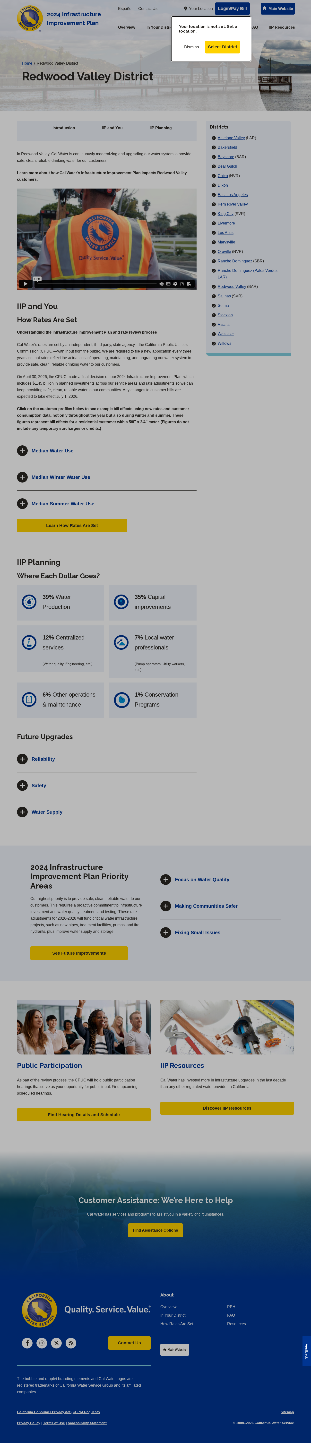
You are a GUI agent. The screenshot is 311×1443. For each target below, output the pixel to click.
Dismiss (191, 47)
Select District (222, 46)
